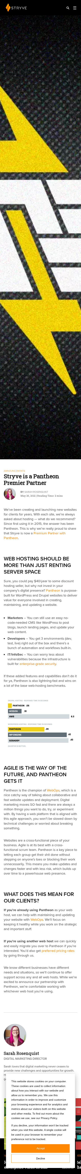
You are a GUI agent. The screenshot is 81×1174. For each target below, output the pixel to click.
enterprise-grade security (38, 664)
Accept (41, 1148)
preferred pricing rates (58, 951)
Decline (40, 1158)
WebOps (53, 790)
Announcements (14, 470)
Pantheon (53, 590)
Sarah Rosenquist (36, 491)
